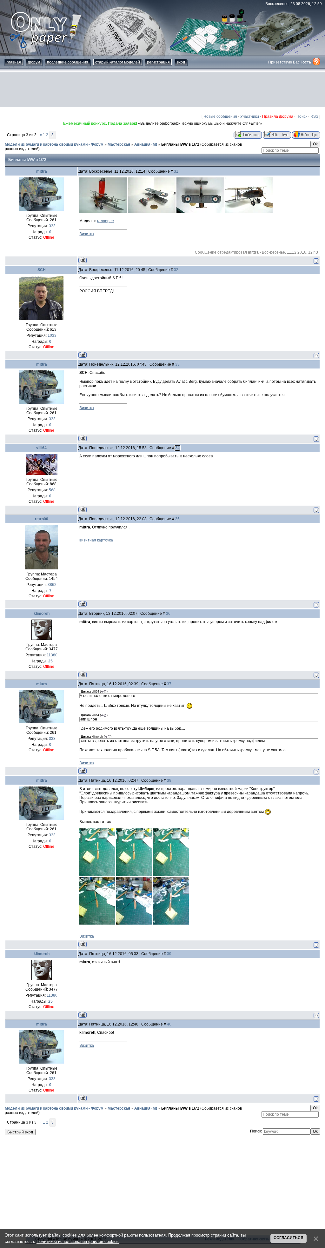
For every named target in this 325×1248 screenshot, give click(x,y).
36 (168, 613)
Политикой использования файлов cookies (77, 1241)
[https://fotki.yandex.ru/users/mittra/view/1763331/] (249, 212)
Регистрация (158, 62)
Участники (249, 116)
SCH (41, 270)
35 (177, 519)
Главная (14, 62)
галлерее (105, 221)
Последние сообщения (67, 62)
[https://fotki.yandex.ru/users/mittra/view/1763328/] (103, 212)
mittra (41, 171)
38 (169, 780)
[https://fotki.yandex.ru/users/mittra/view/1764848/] (134, 875)
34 (177, 448)
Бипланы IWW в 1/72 (180, 144)
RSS (314, 116)
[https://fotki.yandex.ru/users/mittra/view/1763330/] (200, 212)
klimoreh (42, 613)
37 (169, 684)
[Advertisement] (162, 90)
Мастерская (119, 144)
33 (177, 364)
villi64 (41, 448)
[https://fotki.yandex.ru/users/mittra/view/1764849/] (171, 875)
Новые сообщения (220, 116)
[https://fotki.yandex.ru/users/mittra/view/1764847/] (97, 875)
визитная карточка (96, 540)
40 (169, 1024)
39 (169, 954)
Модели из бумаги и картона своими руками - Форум (54, 144)
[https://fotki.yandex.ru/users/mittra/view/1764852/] (171, 923)
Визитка (86, 234)
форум (34, 62)
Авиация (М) (145, 144)
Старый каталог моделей (117, 62)
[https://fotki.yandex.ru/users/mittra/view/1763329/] (152, 212)
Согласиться (288, 1238)
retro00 (41, 519)
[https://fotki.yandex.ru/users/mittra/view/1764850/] (97, 923)
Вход (181, 62)
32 (176, 270)
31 (176, 171)
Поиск (301, 116)
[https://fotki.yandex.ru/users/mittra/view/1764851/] (134, 923)
